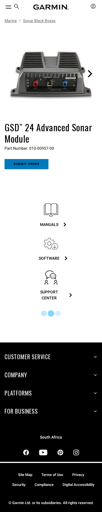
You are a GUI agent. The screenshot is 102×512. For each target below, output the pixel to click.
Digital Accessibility (78, 485)
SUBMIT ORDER (27, 164)
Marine (11, 21)
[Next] (89, 73)
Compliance (44, 485)
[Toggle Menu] (3, 5)
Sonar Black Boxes (39, 21)
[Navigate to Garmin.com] (51, 7)
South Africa (51, 437)
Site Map (25, 475)
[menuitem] (16, 7)
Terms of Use (52, 475)
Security (19, 485)
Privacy (78, 475)
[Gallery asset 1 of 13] (51, 73)
